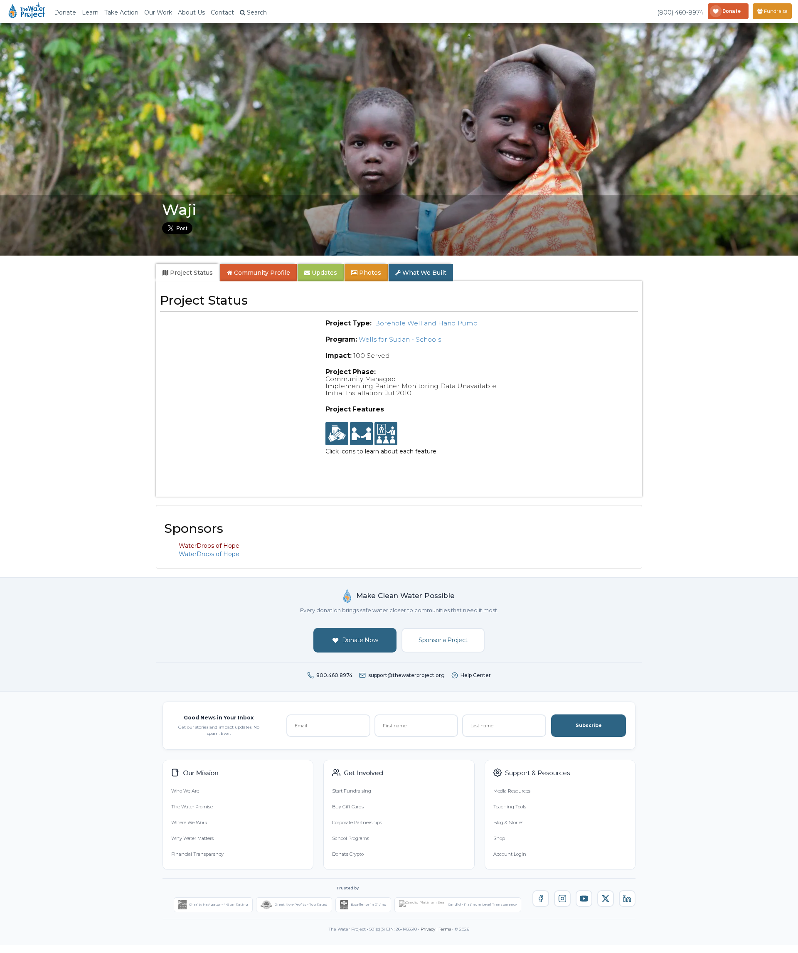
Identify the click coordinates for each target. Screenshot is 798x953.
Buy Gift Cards (348, 807)
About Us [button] (191, 12)
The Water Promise (192, 807)
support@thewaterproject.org (406, 675)
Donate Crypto (348, 854)
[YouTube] (584, 898)
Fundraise (775, 11)
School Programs (350, 838)
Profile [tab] (262, 272)
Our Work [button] (158, 12)
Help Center (476, 675)
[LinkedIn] (627, 898)
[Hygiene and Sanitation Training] (385, 434)
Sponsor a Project (443, 640)
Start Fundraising (351, 791)
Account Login (509, 854)
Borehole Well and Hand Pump (426, 323)
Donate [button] (65, 12)
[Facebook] (540, 898)
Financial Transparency (197, 854)
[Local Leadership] (336, 434)
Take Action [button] (121, 12)
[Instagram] (562, 898)
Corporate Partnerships (357, 822)
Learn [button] (90, 12)
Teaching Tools (509, 807)
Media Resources (511, 791)
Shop (499, 838)
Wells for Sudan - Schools (400, 339)
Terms (445, 929)
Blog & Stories (508, 822)
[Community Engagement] (361, 434)
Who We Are (185, 791)
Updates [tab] (323, 272)
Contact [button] (222, 12)
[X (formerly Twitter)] (605, 898)
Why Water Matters (192, 838)
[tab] (187, 272)
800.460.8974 (334, 675)
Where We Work (189, 822)
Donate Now (360, 640)
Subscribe (589, 725)
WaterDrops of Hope (209, 554)
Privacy (428, 929)
